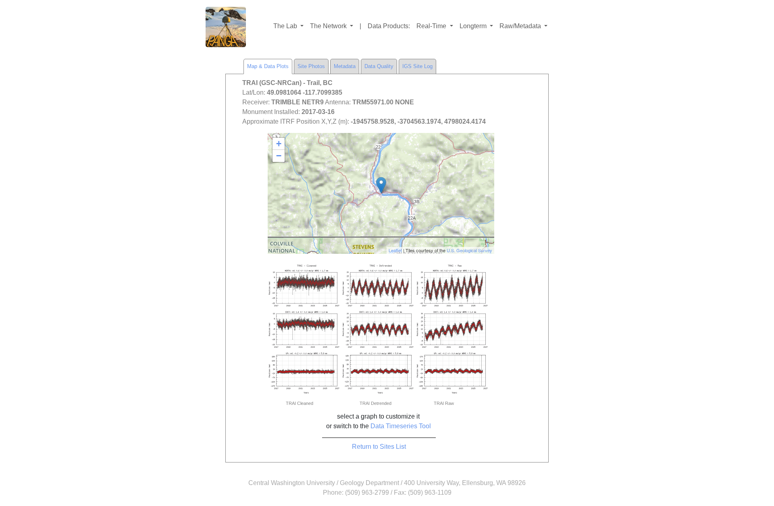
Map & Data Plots (268, 66)
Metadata (345, 66)
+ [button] (278, 144)
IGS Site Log (417, 66)
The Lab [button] (286, 26)
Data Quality (378, 66)
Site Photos (311, 66)
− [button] (278, 156)
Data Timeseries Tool (400, 426)
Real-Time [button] (432, 26)
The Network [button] (329, 26)
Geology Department (369, 482)
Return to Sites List (379, 446)
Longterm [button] (474, 26)
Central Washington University (291, 482)
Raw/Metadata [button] (521, 26)
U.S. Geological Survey (469, 250)
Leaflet (395, 250)
